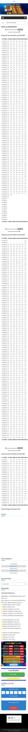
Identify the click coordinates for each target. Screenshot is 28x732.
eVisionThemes (16, 730)
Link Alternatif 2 (14, 568)
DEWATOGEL (4, 596)
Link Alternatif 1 (14, 566)
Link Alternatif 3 (14, 570)
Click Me (13, 674)
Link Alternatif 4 (14, 573)
